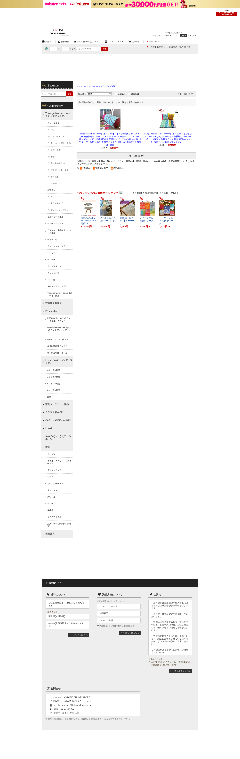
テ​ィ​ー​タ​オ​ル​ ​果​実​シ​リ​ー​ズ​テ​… (147, 221)
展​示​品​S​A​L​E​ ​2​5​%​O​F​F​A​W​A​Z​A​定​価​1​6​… (88, 221)
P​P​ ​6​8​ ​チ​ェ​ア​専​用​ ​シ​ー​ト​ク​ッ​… (108, 221)
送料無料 (135, 94)
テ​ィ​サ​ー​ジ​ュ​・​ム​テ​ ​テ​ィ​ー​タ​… (166, 221)
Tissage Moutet (95, 86)
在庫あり (122, 94)
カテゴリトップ (82, 86)
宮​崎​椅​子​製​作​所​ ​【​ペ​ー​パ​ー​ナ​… (127, 221)
